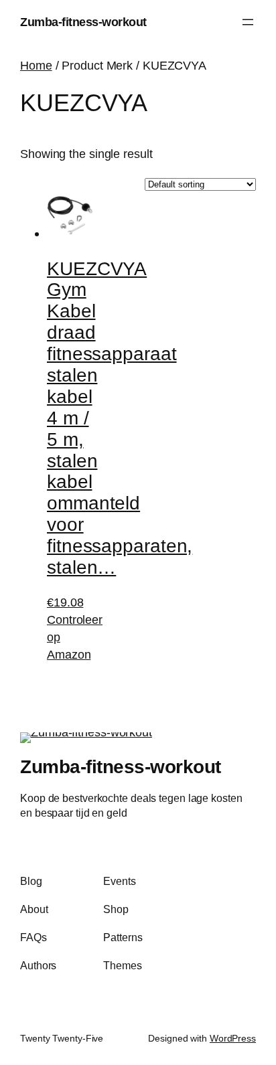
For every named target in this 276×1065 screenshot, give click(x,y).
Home (36, 65)
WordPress (233, 1038)
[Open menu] (248, 22)
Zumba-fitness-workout (83, 22)
